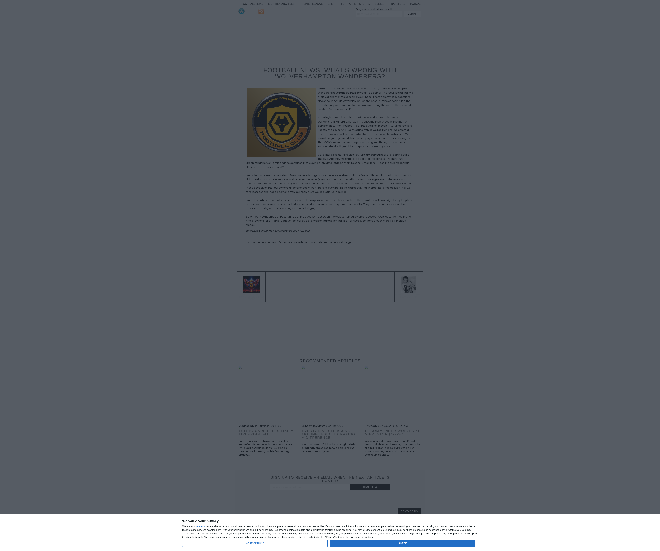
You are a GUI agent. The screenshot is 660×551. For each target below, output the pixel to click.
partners (200, 526)
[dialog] (330, 532)
